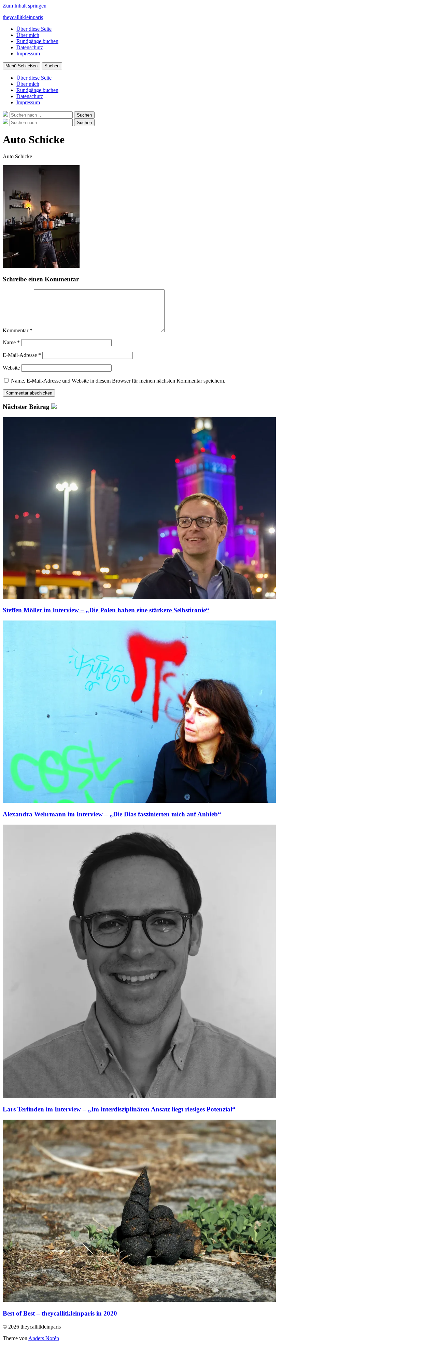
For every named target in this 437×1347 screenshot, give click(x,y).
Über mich (27, 35)
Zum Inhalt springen (24, 6)
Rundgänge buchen (37, 41)
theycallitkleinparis (23, 17)
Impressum (28, 53)
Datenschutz (29, 47)
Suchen (51, 65)
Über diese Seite (34, 29)
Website (11, 368)
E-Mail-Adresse (22, 355)
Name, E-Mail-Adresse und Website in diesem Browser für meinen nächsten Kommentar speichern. (118, 381)
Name (11, 342)
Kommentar (17, 330)
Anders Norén (43, 1338)
